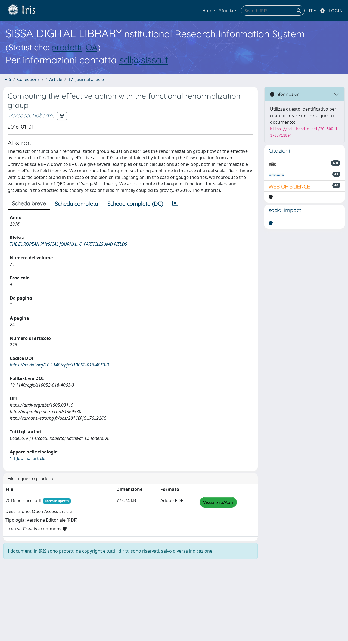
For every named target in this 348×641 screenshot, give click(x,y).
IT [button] (311, 11)
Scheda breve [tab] (29, 203)
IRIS (7, 79)
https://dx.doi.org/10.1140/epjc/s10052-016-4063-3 (59, 365)
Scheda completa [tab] (76, 203)
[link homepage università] (25, 10)
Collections (28, 79)
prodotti (66, 47)
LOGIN (336, 11)
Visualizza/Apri (218, 502)
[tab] (175, 203)
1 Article (54, 79)
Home (208, 11)
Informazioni (287, 94)
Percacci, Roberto (30, 115)
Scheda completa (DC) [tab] (135, 203)
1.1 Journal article (86, 79)
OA (91, 47)
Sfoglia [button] (226, 11)
